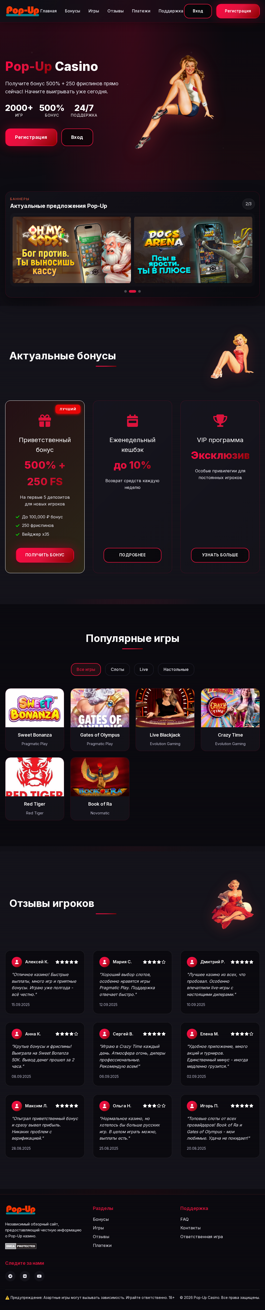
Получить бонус (44, 554)
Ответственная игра (201, 1236)
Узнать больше (220, 554)
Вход (198, 11)
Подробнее (132, 554)
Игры (94, 10)
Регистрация (238, 11)
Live (144, 669)
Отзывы (115, 10)
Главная (48, 10)
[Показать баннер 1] (125, 291)
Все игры (86, 669)
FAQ (184, 1219)
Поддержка (171, 10)
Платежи (141, 10)
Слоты (117, 669)
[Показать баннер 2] (130, 291)
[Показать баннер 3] (137, 291)
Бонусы (72, 10)
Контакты (190, 1227)
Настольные (176, 669)
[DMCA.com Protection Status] (20, 1247)
